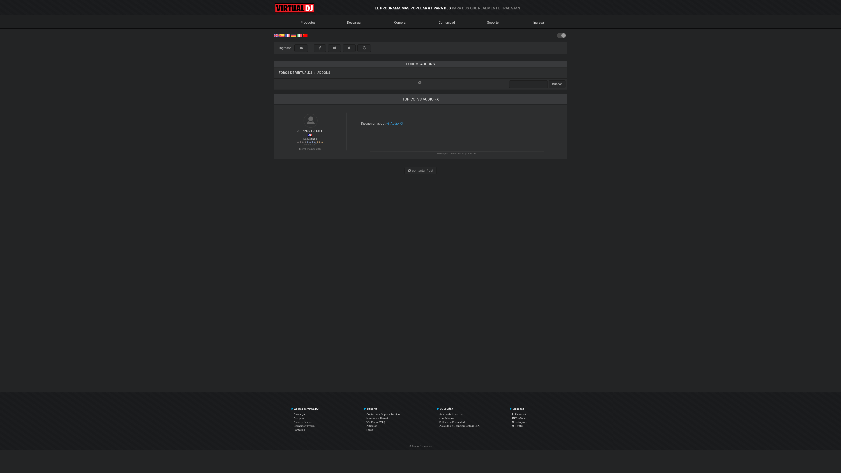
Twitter (518, 425)
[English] (276, 35)
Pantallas (299, 429)
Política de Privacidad (452, 422)
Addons (323, 72)
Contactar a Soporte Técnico (383, 414)
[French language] (287, 35)
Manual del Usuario (377, 418)
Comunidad (447, 22)
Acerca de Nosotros (451, 414)
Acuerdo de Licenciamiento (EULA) (460, 425)
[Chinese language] (305, 35)
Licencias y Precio (304, 425)
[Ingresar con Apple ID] (349, 48)
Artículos (371, 425)
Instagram (520, 422)
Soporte (493, 22)
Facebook (519, 414)
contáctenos (446, 418)
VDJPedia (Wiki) (375, 422)
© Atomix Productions (421, 446)
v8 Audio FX (394, 123)
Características (302, 422)
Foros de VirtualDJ (295, 72)
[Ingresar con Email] (301, 48)
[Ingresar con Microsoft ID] (334, 48)
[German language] (293, 35)
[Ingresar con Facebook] (320, 48)
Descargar (354, 22)
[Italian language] (299, 35)
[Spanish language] (281, 35)
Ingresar (539, 22)
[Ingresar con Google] (364, 48)
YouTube (520, 418)
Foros (369, 429)
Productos (308, 22)
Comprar (400, 22)
